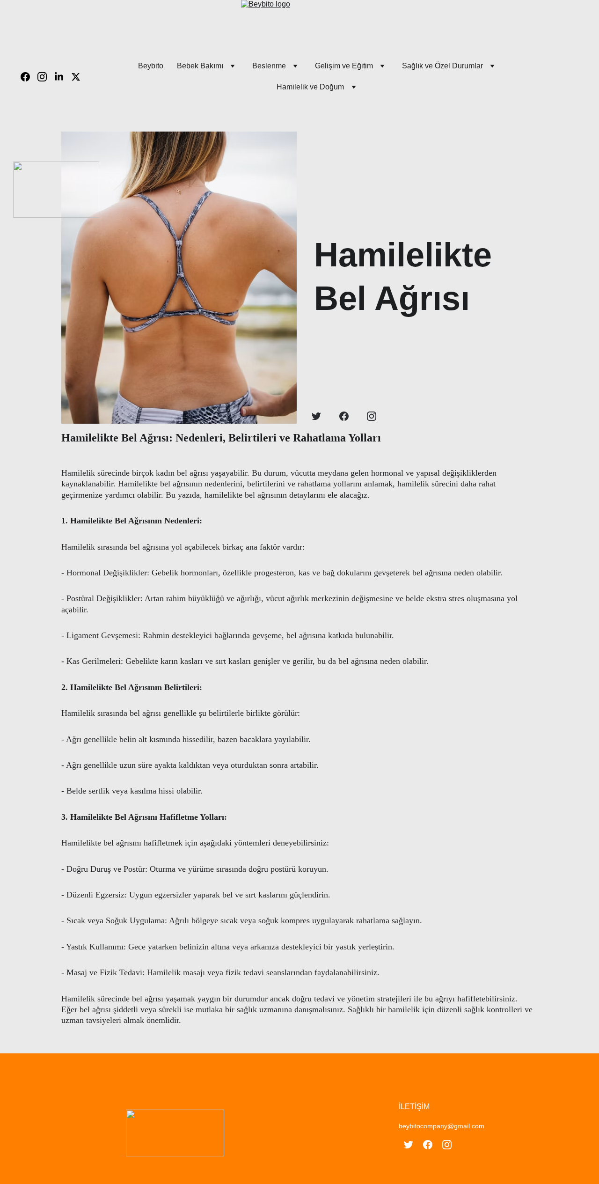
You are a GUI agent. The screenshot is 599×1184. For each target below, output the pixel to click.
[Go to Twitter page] (75, 76)
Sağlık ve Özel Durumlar (442, 66)
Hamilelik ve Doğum (310, 87)
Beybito (150, 66)
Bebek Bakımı (200, 66)
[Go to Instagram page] (45, 76)
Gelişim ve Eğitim (344, 66)
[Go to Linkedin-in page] (62, 76)
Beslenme (269, 66)
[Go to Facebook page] (29, 76)
